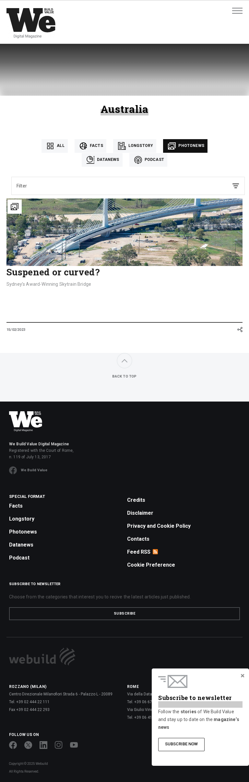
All (60, 145)
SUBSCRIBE (125, 613)
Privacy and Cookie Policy (159, 526)
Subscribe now (181, 743)
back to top (124, 376)
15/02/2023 (15, 330)
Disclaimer (140, 513)
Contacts (138, 539)
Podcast (154, 159)
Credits (136, 500)
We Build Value (34, 470)
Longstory (140, 145)
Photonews (190, 145)
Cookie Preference (151, 565)
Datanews (107, 159)
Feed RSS (138, 552)
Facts (96, 145)
